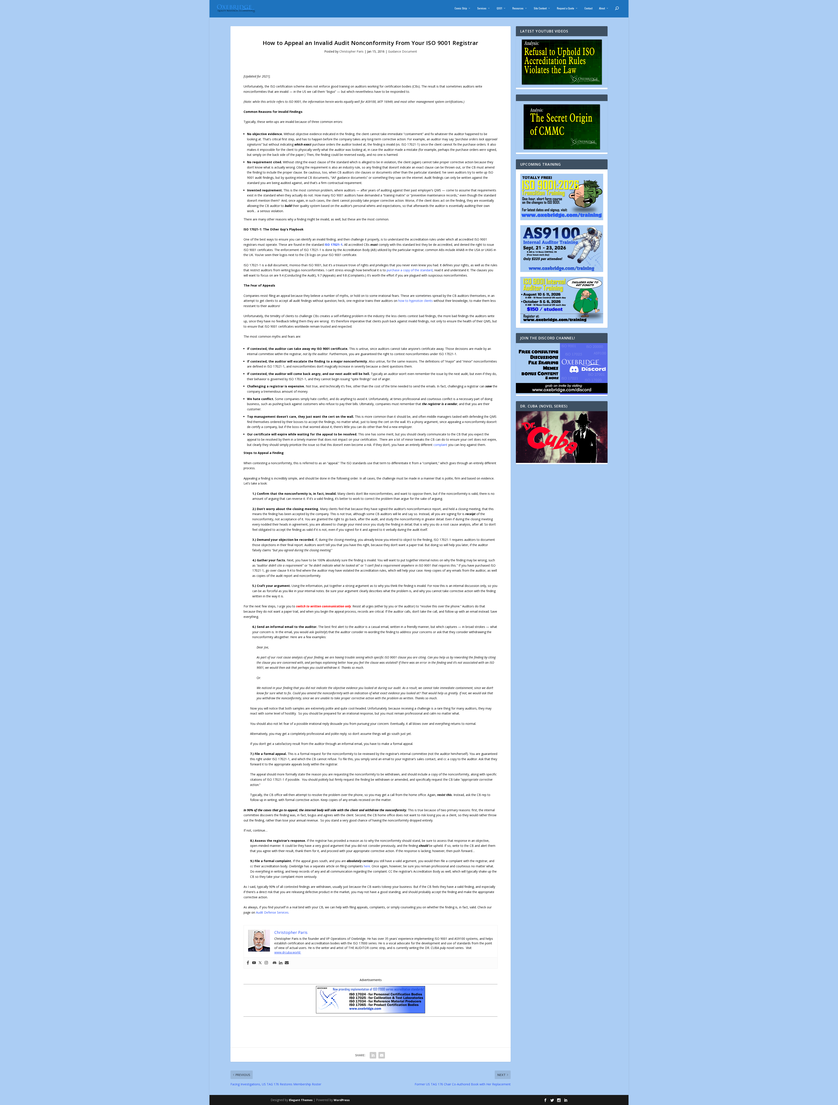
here (367, 866)
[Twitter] (260, 963)
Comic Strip (461, 8)
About (602, 8)
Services (481, 8)
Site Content (540, 8)
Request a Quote (565, 8)
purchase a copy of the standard (410, 270)
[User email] (287, 963)
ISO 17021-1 (333, 244)
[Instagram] (266, 963)
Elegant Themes (301, 1100)
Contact (588, 8)
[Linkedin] (281, 963)
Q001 (499, 8)
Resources (518, 8)
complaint (440, 445)
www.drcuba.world (287, 952)
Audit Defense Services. (272, 912)
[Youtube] (254, 963)
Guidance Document (402, 51)
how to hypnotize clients (415, 301)
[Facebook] (248, 963)
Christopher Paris (351, 51)
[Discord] (274, 963)
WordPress (342, 1100)
